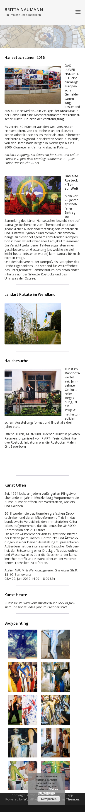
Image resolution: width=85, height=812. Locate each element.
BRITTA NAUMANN (24, 9)
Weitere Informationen (48, 791)
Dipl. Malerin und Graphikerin (23, 15)
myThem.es (70, 799)
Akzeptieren (48, 799)
